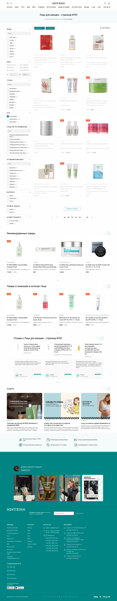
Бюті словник (11, 546)
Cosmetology (13, 578)
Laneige (88, 141)
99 (64, 217)
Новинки (29, 541)
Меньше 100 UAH (11, 65)
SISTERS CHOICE (77, 7)
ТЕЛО (22, 7)
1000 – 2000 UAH (24, 65)
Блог (8, 544)
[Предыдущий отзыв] (98, 338)
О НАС (93, 7)
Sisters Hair (12, 567)
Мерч (29, 538)
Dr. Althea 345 (45, 184)
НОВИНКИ (41, 7)
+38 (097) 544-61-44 (72, 547)
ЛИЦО (16, 7)
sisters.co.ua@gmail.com (52, 527)
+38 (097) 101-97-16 (71, 541)
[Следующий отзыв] (101, 338)
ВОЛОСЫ (9, 7)
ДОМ (28, 7)
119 (87, 217)
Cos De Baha (36, 315)
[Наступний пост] (100, 488)
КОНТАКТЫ (107, 7)
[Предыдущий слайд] (104, 233)
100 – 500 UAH (10, 67)
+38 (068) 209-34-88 (72, 553)
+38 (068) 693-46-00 (52, 545)
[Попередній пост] (16, 488)
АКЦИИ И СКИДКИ (63, 7)
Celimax (88, 98)
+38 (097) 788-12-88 (52, 540)
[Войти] (105, 3)
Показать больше (72, 208)
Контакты (9, 549)
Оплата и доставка (12, 527)
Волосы (29, 527)
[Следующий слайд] (108, 233)
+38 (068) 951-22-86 (51, 548)
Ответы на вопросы (13, 533)
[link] (109, 3)
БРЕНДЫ (86, 7)
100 (68, 217)
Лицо (28, 530)
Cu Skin (35, 262)
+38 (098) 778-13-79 (72, 530)
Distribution (12, 574)
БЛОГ (99, 7)
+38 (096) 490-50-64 (52, 550)
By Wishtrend (11, 262)
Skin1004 (62, 55)
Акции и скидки (31, 544)
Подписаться (25, 470)
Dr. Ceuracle (89, 315)
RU (8, 3)
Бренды (29, 546)
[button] (39, 28)
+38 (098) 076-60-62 (72, 558)
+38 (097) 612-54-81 (51, 538)
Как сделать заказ (12, 530)
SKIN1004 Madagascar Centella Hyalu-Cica (101, 184)
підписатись (80, 513)
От (7, 74)
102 (76, 217)
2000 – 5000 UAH (24, 67)
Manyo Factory (38, 55)
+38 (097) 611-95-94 (72, 535)
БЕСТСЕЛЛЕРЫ (51, 7)
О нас (8, 536)
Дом (28, 536)
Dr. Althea (89, 55)
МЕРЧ (34, 7)
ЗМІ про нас (10, 538)
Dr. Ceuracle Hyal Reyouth (101, 315)
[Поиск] (11, 3)
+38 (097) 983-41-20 (52, 543)
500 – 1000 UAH (11, 70)
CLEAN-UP (67, 262)
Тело (28, 533)
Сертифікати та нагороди (14, 541)
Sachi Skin (63, 98)
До (20, 74)
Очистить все (50, 28)
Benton (61, 315)
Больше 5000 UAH (24, 70)
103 (80, 217)
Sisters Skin (12, 570)
